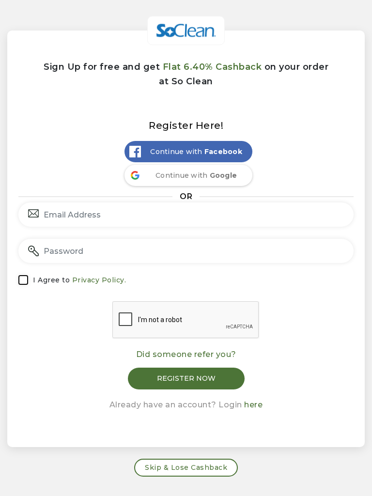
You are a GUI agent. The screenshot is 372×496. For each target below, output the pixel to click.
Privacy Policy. (99, 280)
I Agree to (79, 280)
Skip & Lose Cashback (186, 467)
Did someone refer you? (186, 354)
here (253, 404)
